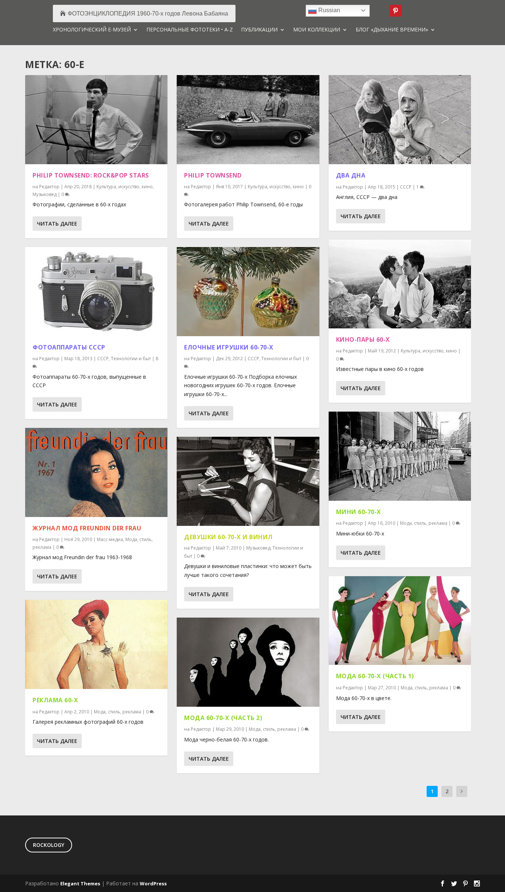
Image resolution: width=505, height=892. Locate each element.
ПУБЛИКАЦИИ (259, 30)
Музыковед (45, 194)
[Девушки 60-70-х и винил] (248, 481)
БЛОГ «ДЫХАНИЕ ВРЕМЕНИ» (392, 30)
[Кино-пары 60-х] (400, 284)
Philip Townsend (213, 175)
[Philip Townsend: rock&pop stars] (96, 119)
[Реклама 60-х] (96, 644)
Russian (328, 10)
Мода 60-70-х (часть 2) (223, 718)
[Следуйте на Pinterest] (395, 11)
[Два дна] (400, 119)
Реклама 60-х (55, 700)
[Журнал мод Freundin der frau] (96, 472)
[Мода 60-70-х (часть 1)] (400, 620)
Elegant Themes (80, 883)
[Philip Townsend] (248, 119)
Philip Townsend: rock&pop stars (91, 175)
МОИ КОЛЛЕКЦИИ (316, 30)
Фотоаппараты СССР (69, 347)
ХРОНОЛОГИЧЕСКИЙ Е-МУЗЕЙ (92, 30)
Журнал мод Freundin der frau (87, 528)
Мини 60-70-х (358, 512)
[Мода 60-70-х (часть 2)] (248, 662)
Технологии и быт (131, 358)
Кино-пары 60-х (363, 339)
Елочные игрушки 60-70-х (229, 347)
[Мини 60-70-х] (400, 456)
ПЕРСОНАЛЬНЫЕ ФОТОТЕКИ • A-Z (189, 30)
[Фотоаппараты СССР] (96, 291)
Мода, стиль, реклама (117, 712)
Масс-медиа (110, 539)
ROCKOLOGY (48, 844)
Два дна (351, 175)
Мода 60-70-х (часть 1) (375, 676)
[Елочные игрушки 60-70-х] (248, 291)
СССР (103, 358)
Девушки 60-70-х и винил (228, 537)
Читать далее (57, 223)
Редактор (49, 186)
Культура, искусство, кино (124, 186)
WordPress (153, 883)
